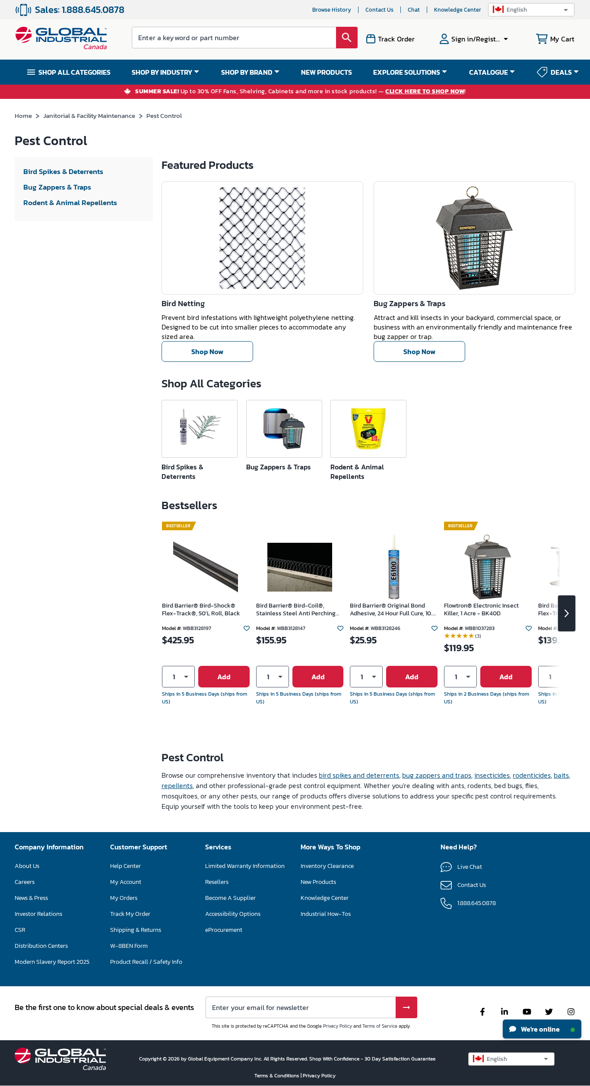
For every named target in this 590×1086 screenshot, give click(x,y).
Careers (25, 882)
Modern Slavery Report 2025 (52, 961)
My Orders (123, 897)
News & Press (31, 897)
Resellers (216, 882)
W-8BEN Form (129, 945)
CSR (20, 929)
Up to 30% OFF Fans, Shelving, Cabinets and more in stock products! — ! (300, 91)
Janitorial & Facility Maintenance (89, 115)
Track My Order (130, 913)
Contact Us (379, 10)
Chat (414, 10)
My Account (125, 882)
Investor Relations (38, 913)
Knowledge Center (457, 10)
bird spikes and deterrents (359, 775)
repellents (177, 785)
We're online (540, 1029)
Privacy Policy (337, 1026)
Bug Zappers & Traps (409, 303)
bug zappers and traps (436, 775)
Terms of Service (379, 1026)
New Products (318, 882)
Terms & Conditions (277, 1076)
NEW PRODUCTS (326, 72)
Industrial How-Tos (326, 913)
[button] (531, 9)
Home (23, 115)
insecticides (492, 775)
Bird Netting (183, 303)
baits (561, 775)
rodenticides (532, 775)
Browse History (331, 10)
